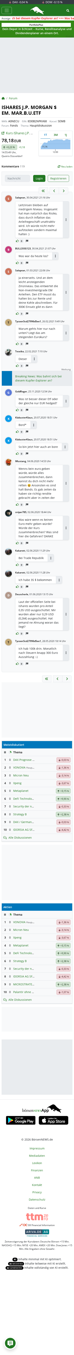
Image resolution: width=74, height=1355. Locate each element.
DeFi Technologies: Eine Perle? (33, 799)
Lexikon (37, 1163)
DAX (20, 2)
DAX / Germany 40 (25, 822)
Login (39, 178)
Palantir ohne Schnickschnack (32, 992)
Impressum (37, 1148)
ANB (37, 1177)
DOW (54, 2)
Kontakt (37, 1185)
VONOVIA (19, 767)
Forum (13, 98)
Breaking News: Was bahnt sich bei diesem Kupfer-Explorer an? (38, 378)
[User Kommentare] (10, 1343)
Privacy (37, 1192)
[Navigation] (7, 10)
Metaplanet (20, 791)
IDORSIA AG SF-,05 (25, 830)
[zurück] (54, 190)
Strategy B (20, 814)
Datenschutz (37, 1199)
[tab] (45, 135)
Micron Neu (21, 775)
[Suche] (67, 10)
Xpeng (17, 783)
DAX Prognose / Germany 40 (31, 760)
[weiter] (63, 190)
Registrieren (58, 178)
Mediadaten (37, 1156)
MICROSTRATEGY (24, 984)
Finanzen (37, 1170)
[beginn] (43, 190)
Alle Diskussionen (20, 837)
